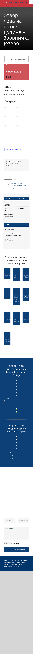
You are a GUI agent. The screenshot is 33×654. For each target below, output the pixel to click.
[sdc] (16, 445)
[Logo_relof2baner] (16, 452)
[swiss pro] (16, 448)
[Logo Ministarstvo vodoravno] (16, 380)
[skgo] (16, 386)
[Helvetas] (16, 440)
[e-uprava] (16, 383)
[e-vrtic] (16, 395)
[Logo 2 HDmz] (16, 401)
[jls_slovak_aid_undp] (16, 442)
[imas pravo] (16, 398)
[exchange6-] (16, 458)
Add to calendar (13, 149)
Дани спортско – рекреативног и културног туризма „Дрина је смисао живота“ (19, 186)
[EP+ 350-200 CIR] (16, 455)
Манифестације (8, 216)
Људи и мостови (11, 184)
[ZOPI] (16, 409)
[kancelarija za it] (16, 389)
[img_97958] (16, 392)
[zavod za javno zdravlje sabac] (16, 412)
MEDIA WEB (16, 566)
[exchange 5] (16, 437)
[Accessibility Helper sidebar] (31, 2)
